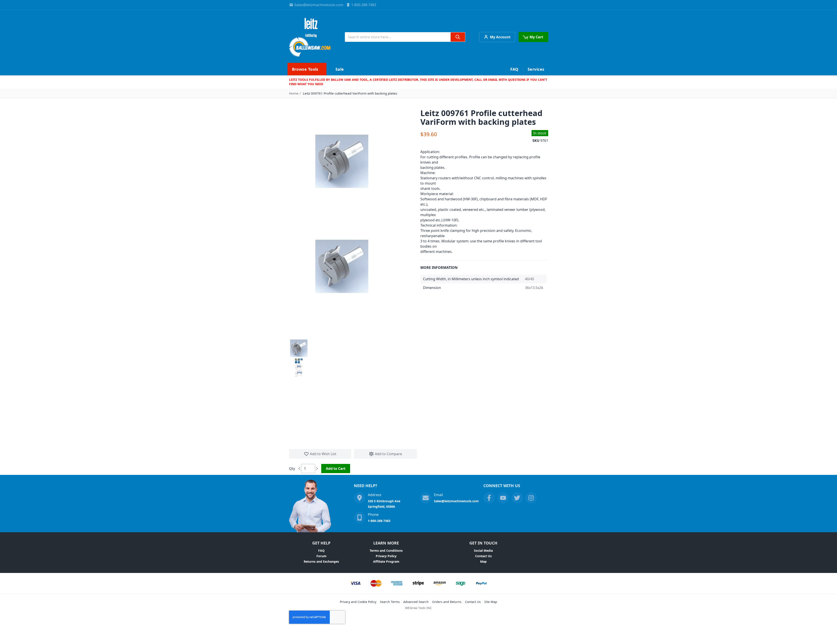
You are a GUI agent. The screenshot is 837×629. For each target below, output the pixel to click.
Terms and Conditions (386, 550)
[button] (298, 348)
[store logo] (310, 37)
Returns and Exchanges (321, 561)
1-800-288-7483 (363, 4)
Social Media (483, 550)
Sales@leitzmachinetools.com (318, 4)
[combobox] (405, 37)
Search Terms (390, 602)
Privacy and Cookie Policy (358, 602)
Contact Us (483, 556)
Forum (321, 556)
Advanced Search (416, 602)
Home (293, 93)
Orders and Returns (446, 602)
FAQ (321, 550)
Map (483, 561)
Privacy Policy (386, 556)
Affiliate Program (386, 561)
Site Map (490, 602)
